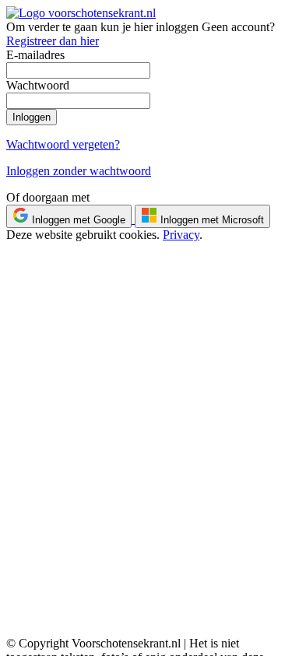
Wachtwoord (37, 85)
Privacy (181, 234)
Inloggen (31, 117)
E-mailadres (35, 54)
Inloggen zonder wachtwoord (78, 170)
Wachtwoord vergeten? (63, 144)
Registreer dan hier (52, 40)
